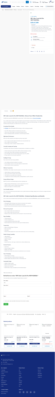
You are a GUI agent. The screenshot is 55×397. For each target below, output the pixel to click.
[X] (39, 51)
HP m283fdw (39, 314)
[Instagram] (37, 51)
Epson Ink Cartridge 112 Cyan (34, 337)
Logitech (20, 377)
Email (28, 296)
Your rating (6, 280)
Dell (19, 386)
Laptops (13, 6)
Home (3, 9)
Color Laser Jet (20, 9)
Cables (2, 386)
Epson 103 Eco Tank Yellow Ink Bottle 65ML (22, 338)
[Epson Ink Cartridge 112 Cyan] (34, 329)
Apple (20, 375)
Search (27, 2)
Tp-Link (20, 384)
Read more (48, 346)
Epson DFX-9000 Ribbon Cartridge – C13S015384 (46, 338)
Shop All (39, 370)
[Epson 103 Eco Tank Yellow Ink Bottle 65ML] (22, 329)
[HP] (31, 13)
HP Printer (15, 9)
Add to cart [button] (10, 346)
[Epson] (13, 342)
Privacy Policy (3, 393)
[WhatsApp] (44, 51)
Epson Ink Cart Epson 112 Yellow (8, 338)
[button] (51, 2)
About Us (39, 371)
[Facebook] (35, 51)
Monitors (27, 6)
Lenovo (20, 373)
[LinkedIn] (42, 51)
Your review (6, 285)
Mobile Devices (4, 380)
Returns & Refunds (4, 391)
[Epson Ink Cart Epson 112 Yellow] (9, 329)
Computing (3, 370)
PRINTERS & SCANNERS (9, 9)
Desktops (18, 6)
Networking (37, 6)
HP (34, 24)
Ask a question (34, 16)
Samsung (20, 380)
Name (5, 296)
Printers (22, 6)
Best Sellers (40, 373)
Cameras (31, 6)
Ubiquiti (20, 382)
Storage (41, 6)
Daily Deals (40, 375)
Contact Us (40, 377)
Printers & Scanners (4, 371)
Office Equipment (4, 384)
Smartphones (3, 382)
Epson (20, 371)
